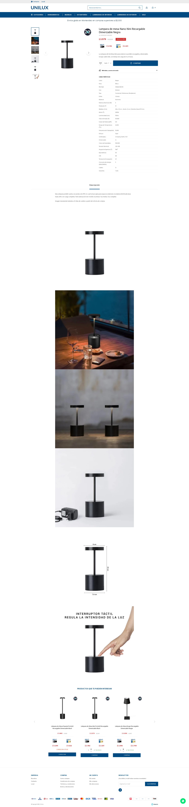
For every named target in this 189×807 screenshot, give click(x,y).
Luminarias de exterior (126, 14)
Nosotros (34, 778)
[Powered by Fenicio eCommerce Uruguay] (154, 804)
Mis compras (93, 781)
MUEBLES (68, 14)
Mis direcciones (94, 784)
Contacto (36, 1)
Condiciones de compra (67, 781)
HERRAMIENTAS (53, 14)
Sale (144, 14)
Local (43, 1)
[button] (88, 53)
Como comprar (64, 778)
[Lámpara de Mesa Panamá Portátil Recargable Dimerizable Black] (62, 708)
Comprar (137, 63)
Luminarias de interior (102, 14)
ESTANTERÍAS (82, 14)
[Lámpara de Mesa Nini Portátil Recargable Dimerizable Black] (95, 708)
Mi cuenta (92, 778)
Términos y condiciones (67, 784)
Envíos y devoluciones (67, 787)
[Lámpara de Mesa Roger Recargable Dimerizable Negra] (127, 708)
